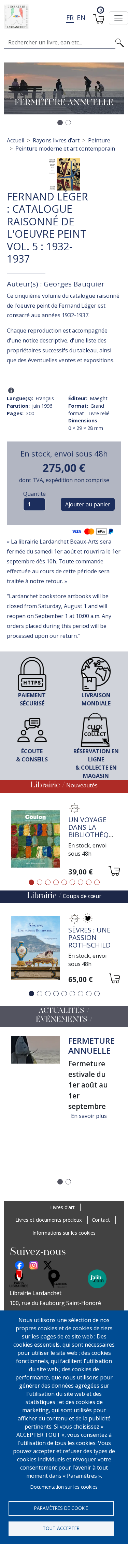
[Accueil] (61, 16)
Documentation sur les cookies (64, 1487)
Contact (101, 1220)
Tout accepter (61, 1528)
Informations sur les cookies (64, 1233)
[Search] (119, 42)
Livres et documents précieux (48, 1220)
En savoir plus (89, 1116)
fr (70, 17)
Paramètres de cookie (61, 1508)
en (81, 17)
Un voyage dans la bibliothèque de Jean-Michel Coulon (92, 838)
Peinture (99, 140)
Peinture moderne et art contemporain (65, 148)
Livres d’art (62, 1207)
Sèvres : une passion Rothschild (89, 937)
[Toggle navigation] (118, 18)
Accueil (15, 140)
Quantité (34, 493)
